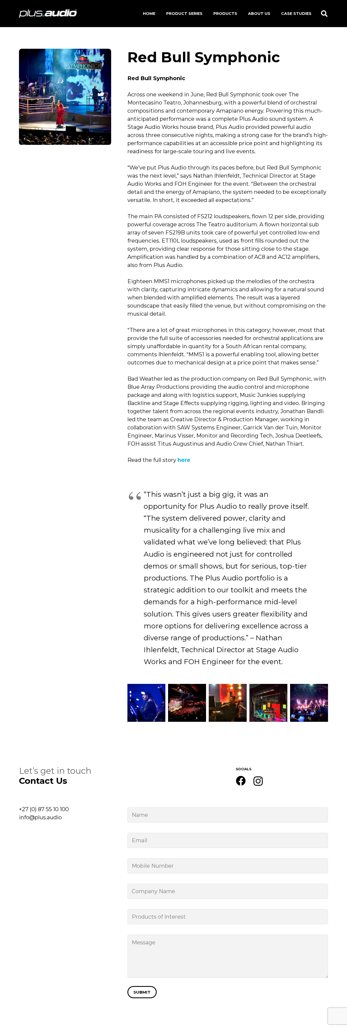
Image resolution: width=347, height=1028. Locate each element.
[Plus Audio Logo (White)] (48, 13)
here (184, 460)
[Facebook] (241, 781)
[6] (309, 703)
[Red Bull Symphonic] (65, 53)
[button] (324, 13)
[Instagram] (258, 781)
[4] (228, 703)
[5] (268, 703)
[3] (187, 703)
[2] (146, 703)
